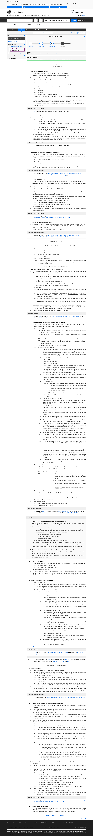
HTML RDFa (65, 823)
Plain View (73, 32)
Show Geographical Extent (16, 46)
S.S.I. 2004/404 (39, 318)
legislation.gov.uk (17, 10)
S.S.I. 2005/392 (80, 652)
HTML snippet (47, 823)
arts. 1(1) (64, 175)
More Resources (42, 29)
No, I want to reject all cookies (59, 7)
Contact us (38, 827)
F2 (33, 646)
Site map (26, 827)
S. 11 (35, 659)
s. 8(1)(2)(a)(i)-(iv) (66, 511)
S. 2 (34, 145)
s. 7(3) (39, 316)
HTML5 (42, 823)
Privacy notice (45, 827)
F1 (44, 306)
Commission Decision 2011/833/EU (28, 832)
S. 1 (34, 111)
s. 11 (49, 659)
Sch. (77, 512)
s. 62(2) (60, 511)
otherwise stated (49, 831)
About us (20, 827)
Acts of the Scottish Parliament (14, 27)
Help (16, 827)
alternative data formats (30, 823)
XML (54, 823)
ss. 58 (70, 316)
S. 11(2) (35, 652)
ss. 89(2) (64, 652)
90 (67, 652)
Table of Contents (12, 29)
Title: (8, 18)
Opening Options (11, 55)
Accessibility (31, 827)
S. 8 (34, 511)
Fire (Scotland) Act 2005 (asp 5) (55, 652)
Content (21, 29)
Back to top (83, 818)
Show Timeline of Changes (16, 53)
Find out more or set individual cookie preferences (37, 7)
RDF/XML (71, 823)
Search (74, 20)
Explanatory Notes (30, 29)
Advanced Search (82, 20)
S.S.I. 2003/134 (68, 512)
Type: (45, 18)
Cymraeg (84, 15)
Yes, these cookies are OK (15, 7)
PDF (52, 823)
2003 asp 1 (24, 27)
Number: (41, 18)
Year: (35, 18)
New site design (10, 827)
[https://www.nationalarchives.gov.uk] (78, 11)
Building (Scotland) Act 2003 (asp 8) (60, 316)
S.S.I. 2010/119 (56, 661)
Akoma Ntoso (59, 823)
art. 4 (68, 661)
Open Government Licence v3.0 (32, 831)
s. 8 (43, 511)
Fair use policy (57, 827)
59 (72, 316)
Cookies (51, 827)
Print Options (81, 32)
